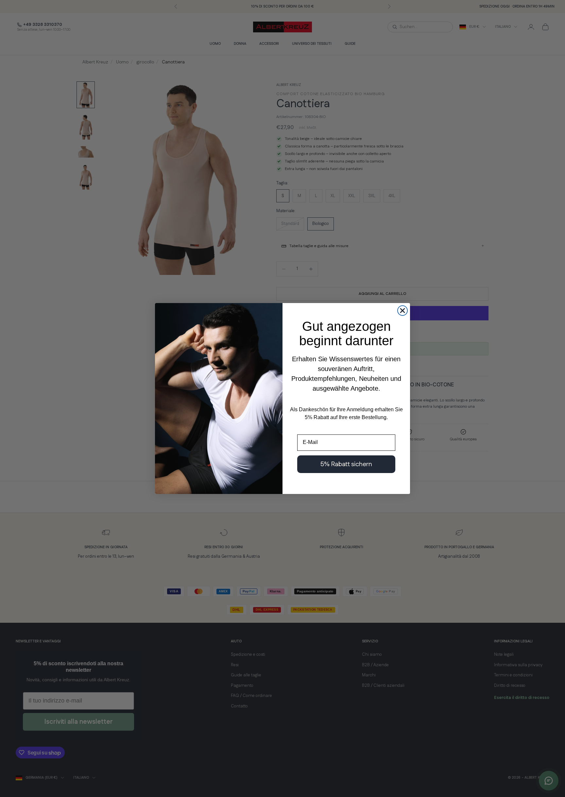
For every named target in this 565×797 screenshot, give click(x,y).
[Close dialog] (402, 310)
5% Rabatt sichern (346, 464)
